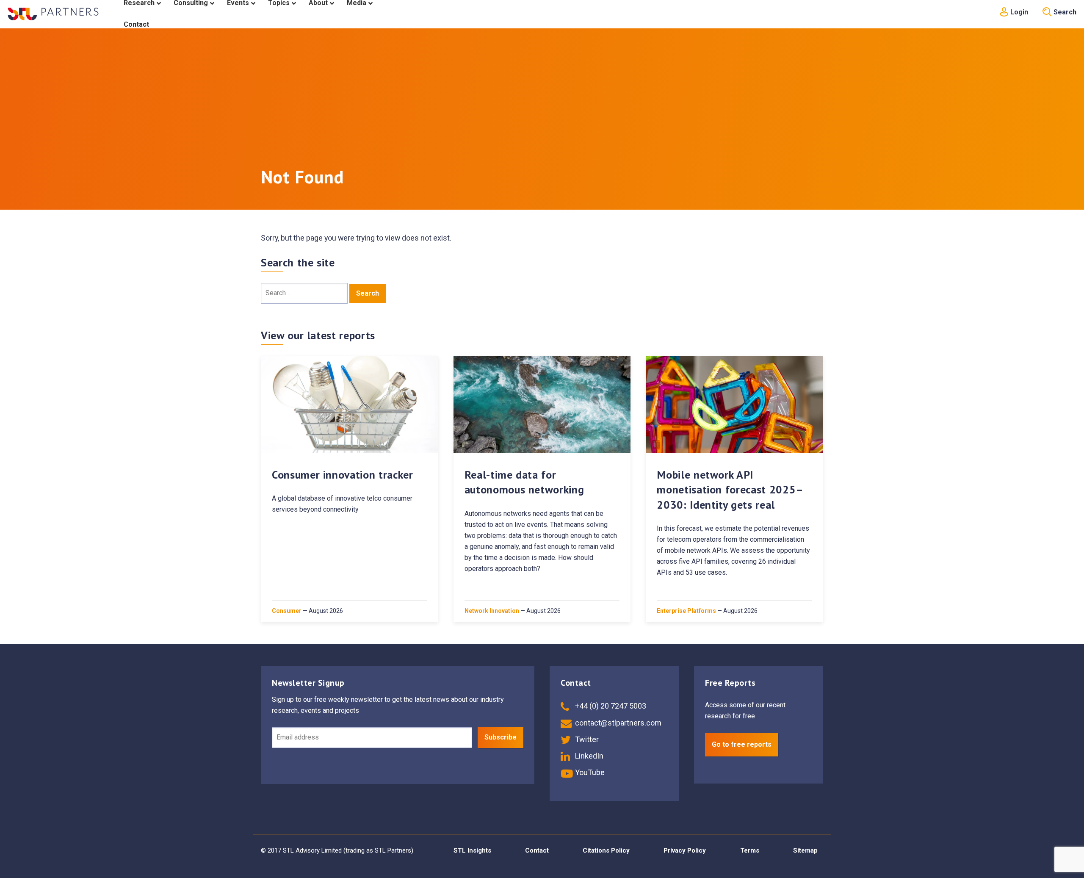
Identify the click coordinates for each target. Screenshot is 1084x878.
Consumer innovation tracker (342, 475)
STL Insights (472, 850)
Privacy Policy (685, 850)
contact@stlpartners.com (617, 722)
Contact (537, 850)
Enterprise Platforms (686, 610)
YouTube (589, 772)
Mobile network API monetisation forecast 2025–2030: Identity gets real (730, 489)
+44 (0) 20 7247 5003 (609, 705)
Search (1064, 12)
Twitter (586, 739)
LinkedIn (588, 755)
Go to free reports (742, 744)
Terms (749, 850)
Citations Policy (606, 850)
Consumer (286, 610)
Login (1018, 12)
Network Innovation (492, 610)
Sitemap (805, 850)
